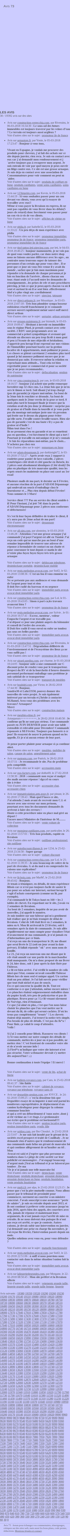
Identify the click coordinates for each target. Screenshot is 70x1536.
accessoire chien (16, 788)
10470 (58, 1408)
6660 (61, 1449)
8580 (35, 1430)
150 (57, 1516)
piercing (46, 295)
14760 (35, 1354)
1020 (47, 1510)
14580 (19, 1357)
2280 (35, 1497)
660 (42, 1513)
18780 (51, 1299)
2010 (29, 1500)
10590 (27, 1408)
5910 (29, 1459)
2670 (16, 1494)
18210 (11, 1309)
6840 (22, 1449)
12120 (35, 1389)
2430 (3, 1497)
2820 (48, 1491)
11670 (18, 1395)
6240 (22, 1456)
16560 (3, 1331)
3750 (42, 1481)
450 (7, 1516)
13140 (19, 1376)
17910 (27, 1312)
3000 (9, 1491)
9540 (22, 1420)
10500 (51, 1408)
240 (42, 1516)
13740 (51, 1366)
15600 (3, 1344)
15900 (51, 1338)
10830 (27, 1405)
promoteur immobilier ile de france (26, 242)
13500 (51, 1369)
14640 (3, 1357)
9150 (42, 1424)
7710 (29, 1440)
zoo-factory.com (26, 772)
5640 (22, 1462)
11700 (11, 1395)
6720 (48, 1449)
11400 (18, 1398)
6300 (9, 1456)
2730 (3, 1494)
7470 (16, 1443)
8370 (16, 1433)
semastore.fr (24, 140)
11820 (49, 1392)
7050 (41, 1446)
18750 (58, 1299)
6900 (9, 1449)
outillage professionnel (54, 840)
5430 (3, 1465)
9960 (64, 1414)
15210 (43, 1347)
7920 (48, 1436)
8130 (3, 1436)
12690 (11, 1382)
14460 (51, 1357)
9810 (29, 1417)
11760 (65, 1392)
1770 (16, 1503)
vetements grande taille (55, 1283)
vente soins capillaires (49, 184)
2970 (16, 1491)
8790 (54, 1427)
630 (47, 1513)
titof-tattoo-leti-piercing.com (33, 247)
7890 (54, 1436)
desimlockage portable (19, 565)
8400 (9, 1433)
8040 (22, 1436)
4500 (9, 1475)
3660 (61, 1481)
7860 (61, 1436)
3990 (54, 1478)
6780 (35, 1449)
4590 (54, 1471)
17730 (11, 1315)
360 (22, 1516)
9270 (16, 1424)
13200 (3, 1376)
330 (27, 1516)
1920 (48, 1500)
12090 (43, 1389)
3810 (29, 1481)
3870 (16, 1481)
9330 (3, 1424)
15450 (43, 1344)
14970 (43, 1350)
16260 (19, 1334)
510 (67, 1513)
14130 (11, 1363)
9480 (35, 1420)
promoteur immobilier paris (50, 239)
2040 (22, 1500)
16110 (58, 1334)
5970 (16, 1459)
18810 (43, 1299)
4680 (35, 1471)
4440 (22, 1475)
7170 (16, 1446)
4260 (61, 1475)
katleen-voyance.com (29, 1080)
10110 (27, 1414)
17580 (51, 1315)
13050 (42, 1376)
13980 (51, 1363)
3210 (29, 1487)
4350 (42, 1475)
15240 (35, 1347)
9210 (29, 1424)
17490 (11, 1318)
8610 (29, 1430)
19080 (35, 1296)
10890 (11, 1405)
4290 (54, 1475)
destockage (48, 1172)
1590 (54, 1503)
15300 (19, 1347)
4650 (42, 1471)
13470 (58, 1369)
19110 (27, 1296)
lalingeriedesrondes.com (31, 1273)
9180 (35, 1424)
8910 (29, 1427)
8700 (9, 1430)
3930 (3, 1481)
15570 (11, 1344)
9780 (35, 1417)
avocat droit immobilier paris (23, 593)
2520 (48, 1494)
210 (47, 1516)
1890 (54, 1500)
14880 (3, 1354)
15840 (3, 1341)
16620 (51, 1328)
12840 (35, 1379)
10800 (35, 1405)
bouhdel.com (24, 684)
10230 (58, 1411)
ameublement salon (45, 753)
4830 (3, 1471)
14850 (11, 1354)
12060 (51, 1389)
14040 (35, 1363)
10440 (3, 1411)
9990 (58, 1414)
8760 (61, 1427)
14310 (27, 1360)
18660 (19, 1303)
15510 (27, 1344)
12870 (27, 1379)
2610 (29, 1494)
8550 (42, 1430)
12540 (51, 1382)
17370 (43, 1318)
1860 (61, 1500)
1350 (42, 1507)
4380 (35, 1475)
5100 (9, 1468)
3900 (9, 1481)
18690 (11, 1303)
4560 (61, 1471)
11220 (65, 1398)
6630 (3, 1452)
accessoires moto (51, 768)
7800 (9, 1440)
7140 (22, 1446)
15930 (43, 1338)
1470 (16, 1507)
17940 (19, 1312)
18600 (35, 1303)
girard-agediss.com (28, 660)
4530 (3, 1475)
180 (52, 1516)
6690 (54, 1449)
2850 (42, 1491)
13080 (35, 1376)
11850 (42, 1392)
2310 (29, 1497)
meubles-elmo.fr (26, 715)
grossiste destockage (56, 1176)
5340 (22, 1465)
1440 (22, 1507)
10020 (50, 1414)
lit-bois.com (24, 877)
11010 (49, 1401)
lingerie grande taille (18, 1286)
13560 (35, 1369)
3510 (29, 1484)
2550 (42, 1494)
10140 (19, 1414)
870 (7, 1513)
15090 (11, 1350)
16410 (43, 1331)
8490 (54, 1430)
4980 (35, 1468)
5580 (35, 1462)
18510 (58, 1303)
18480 (3, 1306)
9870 (16, 1417)
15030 (27, 1350)
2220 (48, 1497)
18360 (35, 1306)
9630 (3, 1420)
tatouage (57, 295)
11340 (34, 1398)
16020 (19, 1338)
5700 (9, 1462)
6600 (9, 1452)
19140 (19, 1296)
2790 (54, 1491)
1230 (3, 1510)
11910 (26, 1392)
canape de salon (23, 753)
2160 (61, 1497)
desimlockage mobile (46, 565)
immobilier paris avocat (55, 589)
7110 (28, 1446)
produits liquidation (52, 1179)
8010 (29, 1436)
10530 (43, 1408)
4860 (61, 1468)
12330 (43, 1385)
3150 (42, 1487)
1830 (3, 1503)
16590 (58, 1328)
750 (27, 1513)
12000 (3, 1392)
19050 (42, 1296)
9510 (29, 1420)
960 (58, 1510)
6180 (35, 1456)
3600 (9, 1484)
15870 (58, 1338)
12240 (3, 1389)
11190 (3, 1401)
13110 (27, 1376)
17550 (58, 1315)
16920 (35, 1325)
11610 (34, 1395)
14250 (43, 1360)
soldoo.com (23, 1131)
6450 (42, 1452)
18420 (19, 1306)
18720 (3, 1303)
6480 (35, 1452)
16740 (19, 1328)
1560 (61, 1503)
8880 (35, 1427)
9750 (42, 1417)
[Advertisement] (30, 35)
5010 (29, 1468)
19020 (50, 1296)
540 (62, 1513)
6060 (61, 1456)
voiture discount (51, 854)
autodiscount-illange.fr (29, 848)
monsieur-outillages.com (31, 830)
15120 (3, 1350)
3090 (54, 1487)
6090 (54, 1456)
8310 (29, 1433)
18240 (3, 1309)
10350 (27, 1411)
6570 (16, 1452)
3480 (35, 1484)
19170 (11, 1296)
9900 (9, 1417)
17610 (43, 1315)
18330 (43, 1306)
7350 (42, 1443)
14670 (58, 1354)
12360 (35, 1385)
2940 (22, 1491)
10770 (43, 1405)
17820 (51, 1312)
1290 (54, 1507)
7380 (35, 1443)
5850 (42, 1459)
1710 (29, 1503)
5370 (16, 1465)
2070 (16, 1500)
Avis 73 (9, 6)
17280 (3, 1322)
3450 (42, 1484)
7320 (48, 1443)
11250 (57, 1398)
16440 (35, 1331)
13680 (3, 1369)
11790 (57, 1392)
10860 (19, 1405)
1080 (34, 1510)
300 (32, 1516)
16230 (27, 1334)
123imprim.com (26, 193)
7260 (61, 1443)
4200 (9, 1478)
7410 (29, 1443)
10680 (3, 1408)
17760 (3, 1315)
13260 (51, 1373)
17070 (58, 1322)
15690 (43, 1341)
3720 (48, 1481)
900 (2, 1513)
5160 (61, 1465)
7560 (61, 1440)
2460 (61, 1494)
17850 (43, 1312)
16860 (51, 1325)
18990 (58, 1296)
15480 (35, 1344)
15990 (27, 1338)
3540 (22, 1484)
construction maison (53, 710)
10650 (11, 1408)
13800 (35, 1366)
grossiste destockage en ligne (23, 1179)
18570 (43, 1303)
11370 (26, 1398)
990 (53, 1510)
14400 (3, 1360)
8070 (16, 1436)
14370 (11, 1360)
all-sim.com (23, 530)
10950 (64, 1401)
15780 (19, 1341)
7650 (42, 1440)
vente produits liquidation (21, 1182)
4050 (41, 1478)
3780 (35, 1481)
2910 (29, 1491)
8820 (48, 1427)
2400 (9, 1497)
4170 (16, 1478)
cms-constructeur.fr (28, 380)
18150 (27, 1309)
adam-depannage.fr (28, 452)
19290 (44, 1293)
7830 (3, 1440)
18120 (35, 1309)
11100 (26, 1401)
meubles (46, 750)
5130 (3, 1468)
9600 (9, 1420)
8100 (9, 1436)
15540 (19, 1344)
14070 (27, 1363)
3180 (35, 1487)
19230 (60, 1293)
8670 (16, 1430)
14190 (58, 1360)
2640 (22, 1494)
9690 (54, 1417)
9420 (48, 1420)
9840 (22, 1417)
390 (17, 1516)
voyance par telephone (20, 1089)
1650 (42, 1503)
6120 (48, 1456)
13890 (11, 1366)
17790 (58, 1312)
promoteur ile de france (55, 135)
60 (1, 1519)
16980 (19, 1325)
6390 (54, 1452)
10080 (35, 1414)
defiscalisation (50, 372)
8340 (22, 1433)
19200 (3, 1296)
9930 (3, 1417)
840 (12, 1513)
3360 (61, 1484)
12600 (35, 1382)
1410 (29, 1507)
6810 (29, 1449)
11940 (19, 1392)
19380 (20, 1293)
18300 (51, 1306)
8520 (48, 1430)
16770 (11, 1328)
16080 (3, 1338)
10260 (51, 1411)
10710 (58, 1405)
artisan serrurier (61, 316)
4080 (35, 1478)
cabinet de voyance (53, 1086)
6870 (16, 1449)
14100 (19, 1363)
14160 (3, 1363)
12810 (43, 1379)
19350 (28, 1293)
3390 (54, 1484)
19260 (52, 1293)
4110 (28, 1478)
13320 (35, 1373)
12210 (11, 1389)
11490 (65, 1395)
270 (37, 1516)
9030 (3, 1427)
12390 (27, 1385)
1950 (42, 1500)
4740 (22, 1471)
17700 (19, 1315)
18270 (58, 1306)
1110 (28, 1510)
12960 (3, 1379)
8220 (48, 1433)
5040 (22, 1468)
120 (62, 1516)
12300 (51, 1385)
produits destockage (32, 1176)
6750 (42, 1449)
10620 (19, 1408)
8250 (42, 1433)
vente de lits (48, 1071)
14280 (35, 1360)
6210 (29, 1456)
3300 (9, 1487)
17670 (27, 1315)
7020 (48, 1446)
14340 (19, 1360)
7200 (9, 1446)
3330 (3, 1487)
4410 (29, 1475)
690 (37, 1513)
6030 (3, 1459)
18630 (27, 1303)
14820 (19, 1354)
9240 (22, 1424)
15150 (58, 1347)
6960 (61, 1446)
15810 (11, 1341)
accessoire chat (50, 785)
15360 (3, 1347)
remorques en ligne (52, 447)
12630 (27, 1382)
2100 (9, 1500)
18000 (3, 1312)
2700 (9, 1494)
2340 (22, 1497)
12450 (11, 1385)
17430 (27, 1318)
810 (17, 1513)
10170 (11, 1414)
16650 (43, 1328)
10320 (35, 1411)
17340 (51, 1318)
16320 (3, 1334)
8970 (16, 1427)
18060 (51, 1309)
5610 (29, 1462)
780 (22, 1513)
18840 (35, 1299)
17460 (19, 1318)
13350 (27, 1373)
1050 (41, 1510)
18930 (11, 1299)
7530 (3, 1443)
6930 (3, 1449)
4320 (48, 1475)
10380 (19, 1411)
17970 (11, 1312)
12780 (51, 1379)
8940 (22, 1427)
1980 (35, 1500)
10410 (11, 1411)
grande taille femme (43, 1286)
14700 (51, 1354)
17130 (43, 1322)
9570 (16, 1420)
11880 (34, 1392)
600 (52, 1513)
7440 (22, 1443)
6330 (3, 1456)
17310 (58, 1318)
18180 (19, 1309)
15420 (51, 1344)
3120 (48, 1487)
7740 (22, 1440)
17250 (11, 1322)
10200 (3, 1414)
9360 (61, 1420)
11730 (3, 1395)
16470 (27, 1331)
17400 (35, 1318)
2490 (54, 1494)
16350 (58, 1331)
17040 (3, 1325)
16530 (11, 1331)
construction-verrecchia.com (33, 122)
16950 (27, 1325)
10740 (51, 1405)
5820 (48, 1459)
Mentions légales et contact (28, 1531)
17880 (35, 1312)
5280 (35, 1465)
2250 (42, 1497)
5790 (54, 1459)
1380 (35, 1507)
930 (63, 1510)
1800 (9, 1503)
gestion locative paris (54, 1123)
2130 (3, 1500)
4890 (54, 1468)
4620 (48, 1471)
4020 (48, 1478)
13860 (19, 1366)
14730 (43, 1354)
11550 (49, 1395)
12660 (19, 1382)
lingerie (59, 1286)
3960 (61, 1478)
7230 (3, 1446)
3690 (54, 1481)
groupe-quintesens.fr (28, 321)
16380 (51, 1331)
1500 (9, 1507)
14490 (43, 1357)
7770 (16, 1440)
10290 (43, 1411)
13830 (27, 1366)
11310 (42, 1398)
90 (66, 1516)
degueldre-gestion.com (30, 1094)
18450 (11, 1306)
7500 (9, 1443)
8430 (3, 1433)
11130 (18, 1401)
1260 (61, 1507)
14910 (58, 1350)
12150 (27, 1389)
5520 (48, 1462)
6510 (29, 1452)
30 (5, 1519)
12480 (3, 1385)
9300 (9, 1424)
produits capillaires (24, 184)
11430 (11, 1398)
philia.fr (21, 226)
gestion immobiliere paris (21, 1126)
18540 (51, 1303)
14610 (11, 1357)
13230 (58, 1373)
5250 (42, 1465)
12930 (11, 1379)
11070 (33, 1401)
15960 (35, 1338)
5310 (29, 1465)
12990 (58, 1376)
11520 (57, 1395)
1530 (3, 1507)
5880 (35, 1459)
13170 (11, 1376)
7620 (48, 1440)
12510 (58, 1382)
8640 (22, 1430)
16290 (11, 1334)
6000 (9, 1459)
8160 (61, 1433)
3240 (22, 1487)
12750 (58, 1379)
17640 (35, 1315)
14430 (58, 1357)
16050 (11, 1338)
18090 (43, 1309)
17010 (11, 1325)
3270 (16, 1487)
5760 (61, 1459)
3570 (16, 1484)
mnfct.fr (21, 1187)
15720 (35, 1341)
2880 (35, 1491)
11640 (26, 1395)
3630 (3, 1484)
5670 (16, 1462)
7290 (54, 1443)
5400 (9, 1465)
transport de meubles (53, 679)
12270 (58, 1385)
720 (32, 1513)
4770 (16, 1471)
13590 (27, 1369)
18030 (58, 1309)
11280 (49, 1398)
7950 (42, 1436)
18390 (27, 1306)
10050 (42, 1414)
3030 (3, 1491)
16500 (19, 1331)
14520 (35, 1357)
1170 (15, 1510)
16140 (51, 1334)
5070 (16, 1468)
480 (2, 1516)
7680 (35, 1440)
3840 (22, 1481)
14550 (27, 1357)
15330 (11, 1347)
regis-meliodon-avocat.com (32, 570)
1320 (48, 1507)
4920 (48, 1468)
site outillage (14, 843)
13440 (3, 1373)
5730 (3, 1462)
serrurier (46, 316)
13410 (11, 1373)
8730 (3, 1430)
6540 (22, 1452)
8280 (35, 1433)
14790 (27, 1354)
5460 (61, 1462)
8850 (42, 1427)
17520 (3, 1318)
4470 (16, 1475)
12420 (19, 1385)
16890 (43, 1325)
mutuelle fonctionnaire (54, 1247)
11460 (3, 1398)
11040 (41, 1401)
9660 (61, 1417)
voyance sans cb (43, 1089)
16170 (43, 1334)
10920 (3, 1405)
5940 (22, 1459)
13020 (50, 1376)
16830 (58, 1325)
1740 (22, 1503)
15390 (58, 1344)
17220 (19, 1322)
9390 (54, 1420)
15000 (35, 1350)
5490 (54, 1462)
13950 (58, 1363)
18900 (19, 1299)
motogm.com (24, 758)
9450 (42, 1420)
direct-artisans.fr (26, 300)
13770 (43, 1366)
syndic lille (43, 1126)
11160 (11, 1401)
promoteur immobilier (54, 236)
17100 (51, 1322)
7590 (54, 1440)
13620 (19, 1369)
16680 (35, 1328)
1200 (9, 1510)
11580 (42, 1395)
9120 (48, 1424)
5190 (54, 1465)
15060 (19, 1350)
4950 (42, 1468)
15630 (58, 1341)
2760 (61, 1491)
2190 (54, 1497)
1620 (48, 1503)
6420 (48, 1452)
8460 (61, 1430)
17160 (35, 1322)
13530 (43, 1369)
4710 (29, 1471)
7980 (35, 1436)
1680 (35, 1503)
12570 (43, 1382)
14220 (51, 1360)
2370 (16, 1497)
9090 (54, 1424)
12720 (3, 1382)
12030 (58, 1389)
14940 (51, 1350)
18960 (3, 1299)
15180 (51, 1347)
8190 (54, 1433)
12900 (19, 1379)
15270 (27, 1347)
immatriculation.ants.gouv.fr (33, 793)
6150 (42, 1456)
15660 (51, 1341)
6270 (16, 1456)
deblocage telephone (53, 562)
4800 (9, 1471)
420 (12, 1516)
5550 (42, 1462)
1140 (22, 1510)
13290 (43, 1373)
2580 (35, 1494)
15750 (27, 1341)
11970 (11, 1392)
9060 (61, 1424)
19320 (36, 1293)
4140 (22, 1478)
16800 (3, 1328)
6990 (54, 1446)
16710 (27, 1328)
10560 (35, 1408)
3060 (61, 1487)
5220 (48, 1465)
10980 (56, 1401)
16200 (35, 1334)
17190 (27, 1322)
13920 (3, 1366)
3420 (48, 1484)
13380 (19, 1373)
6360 (61, 1452)
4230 (3, 1478)
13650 (11, 1369)
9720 (48, 1417)
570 (57, 1513)
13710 (58, 1366)
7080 (35, 1446)
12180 (19, 1389)
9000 (9, 1427)
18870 (27, 1299)
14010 (43, 1363)
